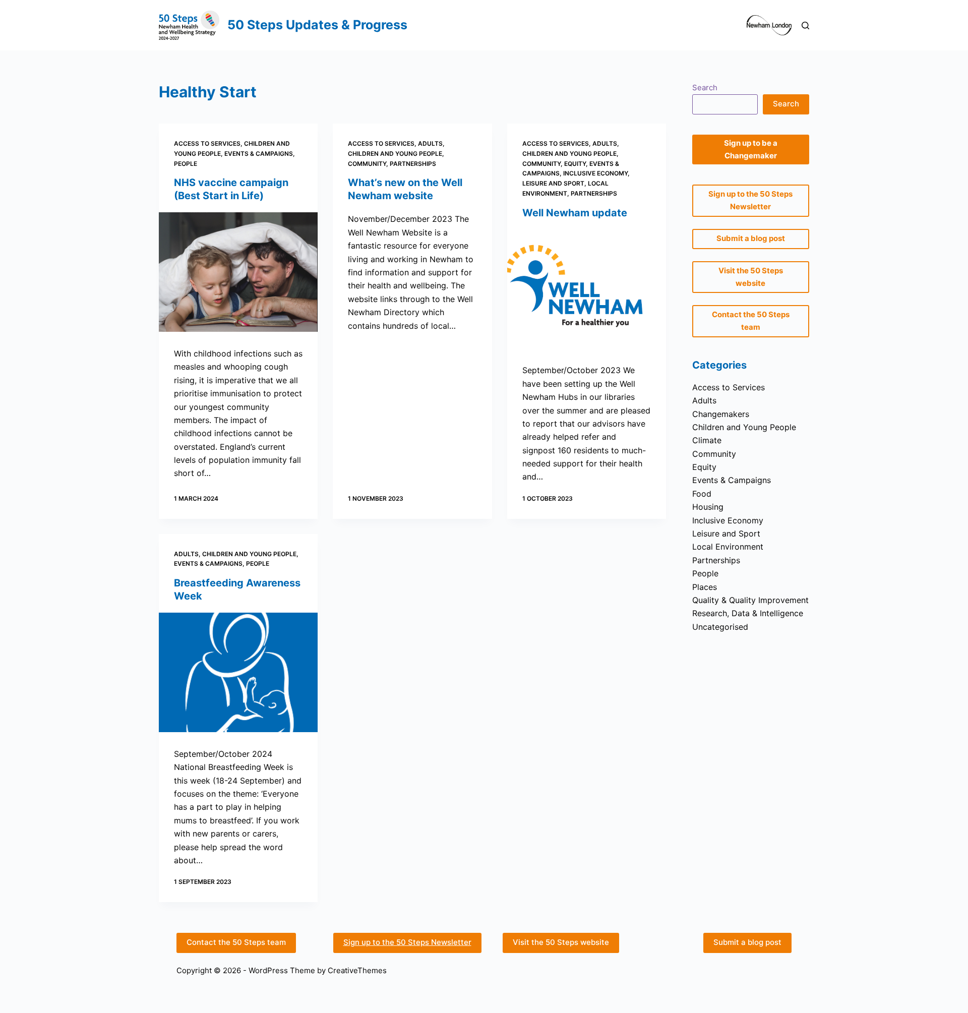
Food (701, 494)
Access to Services (207, 143)
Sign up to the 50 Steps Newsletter (407, 942)
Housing (707, 507)
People (185, 163)
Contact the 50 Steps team (236, 942)
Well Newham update (574, 213)
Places (704, 587)
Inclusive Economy (595, 173)
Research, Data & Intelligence (747, 613)
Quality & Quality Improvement (750, 600)
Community (367, 163)
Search (704, 87)
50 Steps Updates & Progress (317, 24)
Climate (706, 440)
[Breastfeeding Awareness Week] (238, 672)
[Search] (805, 25)
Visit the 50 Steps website (561, 942)
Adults (430, 143)
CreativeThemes (357, 970)
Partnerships (413, 163)
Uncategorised (720, 627)
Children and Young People (395, 153)
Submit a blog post (747, 942)
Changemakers (720, 414)
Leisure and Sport (553, 183)
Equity (575, 163)
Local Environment (727, 547)
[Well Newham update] (586, 289)
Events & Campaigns (258, 153)
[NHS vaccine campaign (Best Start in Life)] (238, 272)
